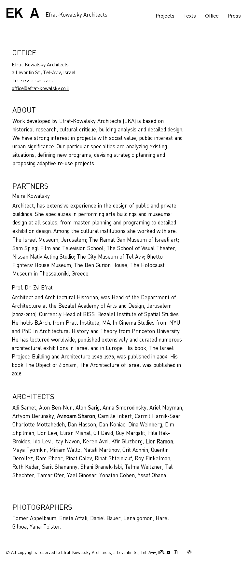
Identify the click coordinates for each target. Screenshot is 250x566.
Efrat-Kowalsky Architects (76, 15)
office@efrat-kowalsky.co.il (40, 89)
